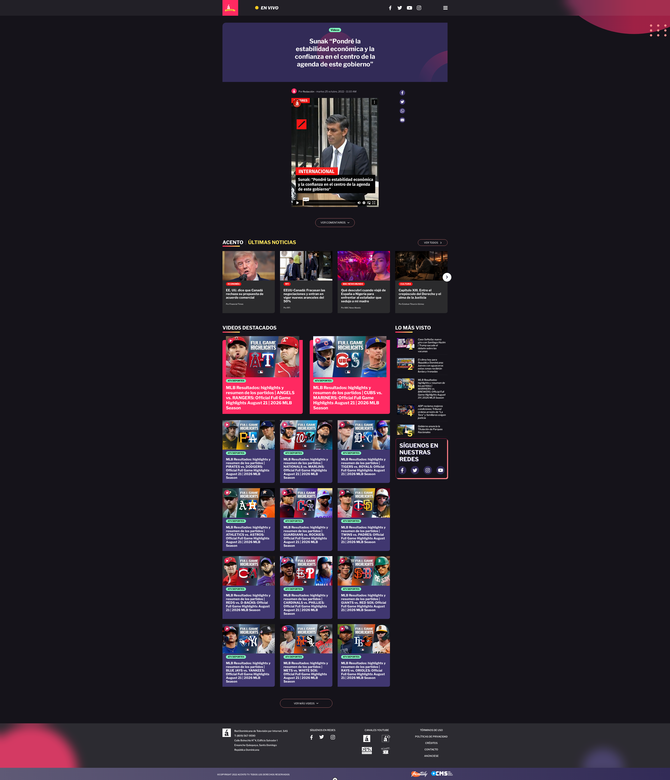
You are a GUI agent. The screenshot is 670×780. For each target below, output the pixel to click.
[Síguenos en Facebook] (390, 8)
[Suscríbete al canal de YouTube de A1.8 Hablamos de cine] (386, 739)
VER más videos (307, 703)
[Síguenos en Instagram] (419, 8)
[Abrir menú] (445, 8)
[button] (447, 277)
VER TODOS (433, 242)
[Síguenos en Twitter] (400, 8)
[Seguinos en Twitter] (415, 470)
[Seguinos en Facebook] (402, 470)
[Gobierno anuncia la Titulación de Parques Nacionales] (421, 430)
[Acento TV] (230, 8)
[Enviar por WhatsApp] (402, 111)
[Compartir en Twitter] (402, 102)
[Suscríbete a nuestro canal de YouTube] (409, 8)
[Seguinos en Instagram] (428, 470)
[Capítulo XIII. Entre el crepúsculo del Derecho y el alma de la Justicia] (421, 280)
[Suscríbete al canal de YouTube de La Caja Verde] (386, 751)
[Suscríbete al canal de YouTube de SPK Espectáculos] (367, 751)
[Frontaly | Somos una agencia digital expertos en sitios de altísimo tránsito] (419, 774)
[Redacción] (294, 92)
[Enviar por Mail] (402, 120)
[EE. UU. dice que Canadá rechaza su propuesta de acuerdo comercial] (248, 280)
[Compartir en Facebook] (402, 93)
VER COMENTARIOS (336, 222)
